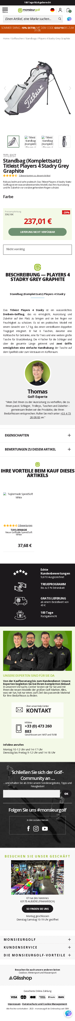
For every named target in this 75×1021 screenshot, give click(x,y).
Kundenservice (21, 947)
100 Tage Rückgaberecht (37, 2)
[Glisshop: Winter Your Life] (29, 10)
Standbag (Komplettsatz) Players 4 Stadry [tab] (37, 294)
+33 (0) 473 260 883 (38, 728)
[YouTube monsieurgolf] (45, 828)
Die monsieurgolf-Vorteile (35, 955)
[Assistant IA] (69, 19)
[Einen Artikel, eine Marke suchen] (59, 19)
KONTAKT (38, 710)
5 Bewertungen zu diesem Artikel (34, 175)
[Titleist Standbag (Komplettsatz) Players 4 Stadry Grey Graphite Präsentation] (37, 88)
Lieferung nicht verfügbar (37, 232)
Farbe (8, 196)
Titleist (9, 155)
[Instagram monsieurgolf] (36, 828)
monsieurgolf (20, 939)
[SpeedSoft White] (18, 506)
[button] (37, 435)
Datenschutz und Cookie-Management (44, 1004)
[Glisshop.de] (20, 978)
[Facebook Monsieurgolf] (28, 828)
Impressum (14, 1004)
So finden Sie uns (37, 908)
